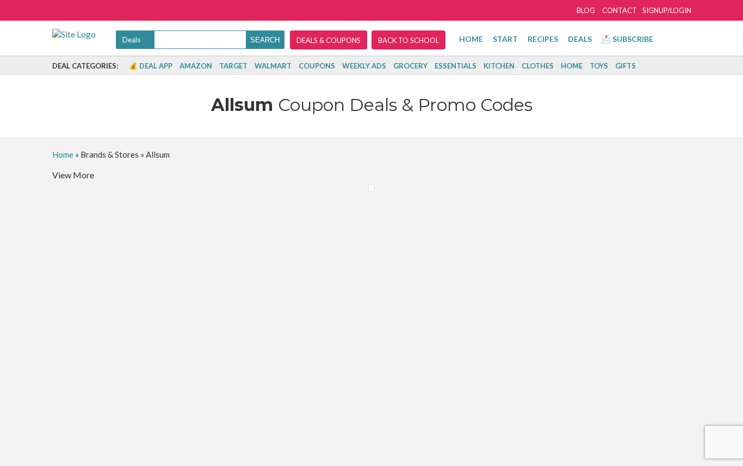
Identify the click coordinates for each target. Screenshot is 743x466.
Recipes (543, 39)
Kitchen (499, 65)
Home (471, 39)
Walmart (273, 65)
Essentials (455, 65)
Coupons (317, 65)
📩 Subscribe (627, 39)
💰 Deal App (150, 65)
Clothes (538, 65)
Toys (599, 65)
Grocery (410, 65)
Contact (619, 10)
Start (505, 39)
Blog (586, 10)
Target (233, 65)
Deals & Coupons (328, 40)
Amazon (195, 65)
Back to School (408, 40)
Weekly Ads (364, 65)
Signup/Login (666, 10)
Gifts (625, 65)
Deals (580, 39)
